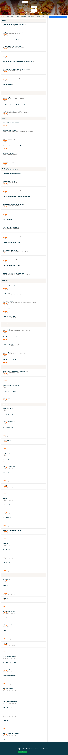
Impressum (45, 2)
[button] (46, 16)
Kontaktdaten (38, 2)
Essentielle (32, 751)
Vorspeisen (3, 16)
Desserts (38, 16)
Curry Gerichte (23, 16)
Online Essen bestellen (58, 16)
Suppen (8, 16)
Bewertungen (31, 2)
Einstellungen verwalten (37, 747)
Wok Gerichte (17, 16)
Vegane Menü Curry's (31, 16)
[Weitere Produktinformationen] (33, 61)
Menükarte (25, 2)
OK (22, 751)
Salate (12, 16)
